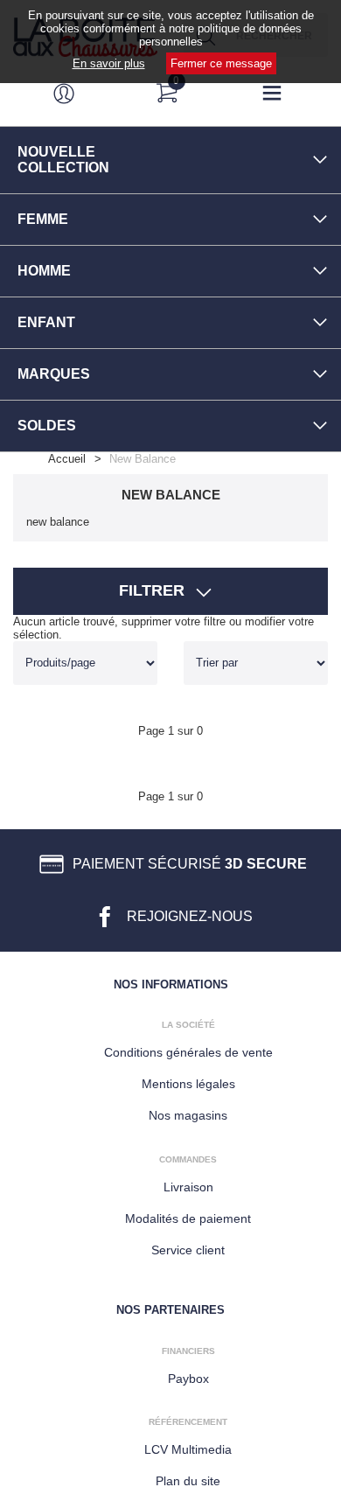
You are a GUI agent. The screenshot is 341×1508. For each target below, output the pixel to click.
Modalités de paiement (188, 1218)
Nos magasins (188, 1115)
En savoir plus (109, 63)
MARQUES (53, 374)
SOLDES (46, 425)
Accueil (67, 458)
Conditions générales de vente (188, 1052)
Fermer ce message (221, 63)
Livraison (188, 1187)
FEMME (42, 219)
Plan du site (188, 1481)
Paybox (188, 1379)
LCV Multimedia (188, 1449)
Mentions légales (188, 1084)
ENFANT (46, 322)
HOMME (44, 270)
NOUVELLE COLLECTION (63, 159)
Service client (188, 1250)
